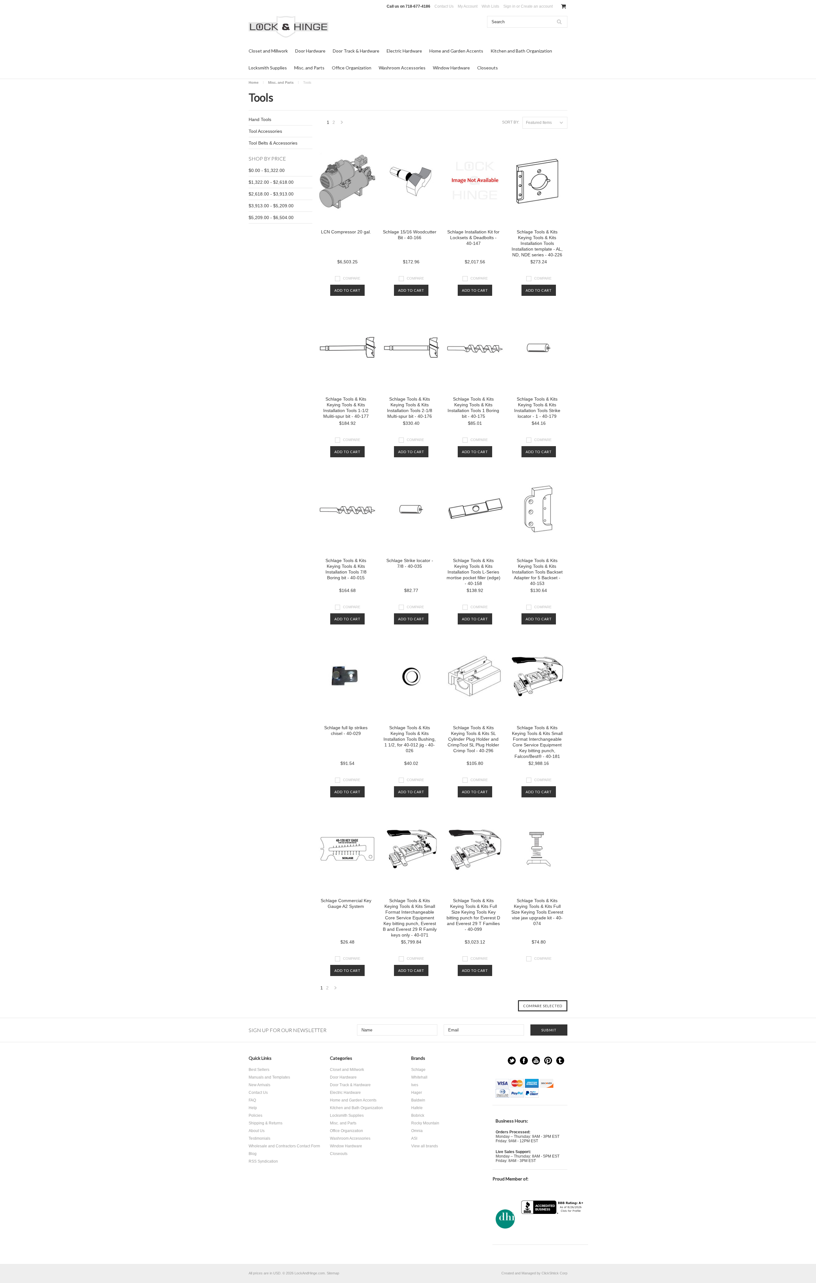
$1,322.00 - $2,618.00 (271, 182)
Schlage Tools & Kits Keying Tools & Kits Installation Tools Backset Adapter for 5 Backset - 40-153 (537, 572)
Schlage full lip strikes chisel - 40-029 (346, 730)
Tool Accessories (265, 131)
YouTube (536, 1061)
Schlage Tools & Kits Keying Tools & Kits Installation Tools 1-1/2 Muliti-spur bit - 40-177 (346, 407)
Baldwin (418, 1100)
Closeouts (487, 67)
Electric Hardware (404, 50)
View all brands (424, 1146)
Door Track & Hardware (356, 50)
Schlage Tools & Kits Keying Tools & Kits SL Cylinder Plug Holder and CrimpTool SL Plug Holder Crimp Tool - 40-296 (473, 739)
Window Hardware (451, 67)
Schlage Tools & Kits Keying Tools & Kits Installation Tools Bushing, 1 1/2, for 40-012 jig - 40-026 (409, 739)
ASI (414, 1138)
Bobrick (417, 1115)
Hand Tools (260, 119)
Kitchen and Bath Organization (521, 50)
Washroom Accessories (402, 67)
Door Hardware (310, 50)
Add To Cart (347, 290)
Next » (342, 124)
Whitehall (419, 1077)
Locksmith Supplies (268, 67)
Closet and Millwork (268, 50)
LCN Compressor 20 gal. (346, 231)
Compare (351, 278)
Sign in (509, 6)
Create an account (537, 6)
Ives (414, 1085)
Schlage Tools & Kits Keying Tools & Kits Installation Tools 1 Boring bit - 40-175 (473, 407)
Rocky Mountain (425, 1123)
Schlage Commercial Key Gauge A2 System (346, 903)
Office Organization (351, 67)
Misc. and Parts (309, 67)
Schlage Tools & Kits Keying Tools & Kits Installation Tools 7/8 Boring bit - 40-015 (346, 569)
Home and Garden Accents (456, 50)
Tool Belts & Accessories (273, 143)
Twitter (512, 1061)
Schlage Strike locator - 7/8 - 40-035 (409, 563)
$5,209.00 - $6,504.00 (271, 217)
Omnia (417, 1131)
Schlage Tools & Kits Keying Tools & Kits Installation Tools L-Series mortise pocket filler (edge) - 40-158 (473, 572)
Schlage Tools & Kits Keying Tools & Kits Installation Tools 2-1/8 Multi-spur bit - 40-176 (409, 407)
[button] (553, 1226)
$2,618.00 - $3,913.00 (271, 193)
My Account (467, 6)
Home (254, 82)
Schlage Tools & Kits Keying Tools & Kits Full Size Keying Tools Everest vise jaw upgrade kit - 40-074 (537, 912)
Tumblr (560, 1061)
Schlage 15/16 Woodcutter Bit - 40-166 (409, 234)
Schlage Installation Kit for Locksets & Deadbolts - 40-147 (473, 237)
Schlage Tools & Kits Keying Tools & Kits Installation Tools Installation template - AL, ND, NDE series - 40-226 (537, 243)
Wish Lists (490, 6)
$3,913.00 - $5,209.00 (271, 205)
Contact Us (444, 6)
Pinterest (548, 1061)
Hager (416, 1092)
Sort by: (510, 122)
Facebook (524, 1061)
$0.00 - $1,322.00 (267, 170)
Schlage (418, 1069)
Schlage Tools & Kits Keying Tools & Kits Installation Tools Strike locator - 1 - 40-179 (537, 407)
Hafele (417, 1108)
